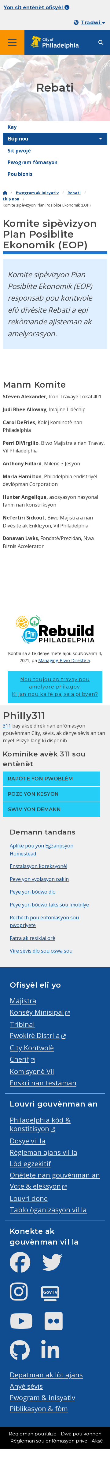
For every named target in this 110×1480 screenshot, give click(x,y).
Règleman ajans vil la (43, 1152)
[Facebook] (25, 1267)
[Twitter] (57, 1267)
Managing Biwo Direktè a (64, 660)
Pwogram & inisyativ (42, 1397)
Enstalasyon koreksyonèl (38, 866)
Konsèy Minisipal (37, 1012)
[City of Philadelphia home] (56, 42)
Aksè (97, 1441)
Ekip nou (11, 199)
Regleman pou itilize (33, 1434)
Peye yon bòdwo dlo (33, 891)
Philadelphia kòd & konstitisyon (40, 1124)
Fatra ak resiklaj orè (32, 938)
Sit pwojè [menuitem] (19, 150)
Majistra (23, 1000)
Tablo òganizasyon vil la (48, 1209)
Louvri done (29, 1198)
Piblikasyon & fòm (39, 1408)
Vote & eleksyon (35, 1186)
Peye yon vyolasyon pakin (39, 879)
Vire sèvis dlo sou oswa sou (41, 950)
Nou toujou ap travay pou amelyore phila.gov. (55, 687)
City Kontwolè (32, 1047)
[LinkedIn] (55, 1355)
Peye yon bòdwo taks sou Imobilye (49, 904)
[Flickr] (58, 1326)
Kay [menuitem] (12, 127)
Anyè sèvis (26, 1386)
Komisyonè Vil (32, 1071)
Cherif (19, 1059)
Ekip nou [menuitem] (18, 138)
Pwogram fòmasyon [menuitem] (32, 162)
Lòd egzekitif (30, 1163)
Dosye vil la (28, 1141)
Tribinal (22, 1024)
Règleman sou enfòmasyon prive (48, 1441)
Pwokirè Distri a (35, 1035)
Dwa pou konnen (81, 1434)
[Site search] (101, 43)
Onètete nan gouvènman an (55, 1175)
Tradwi (91, 23)
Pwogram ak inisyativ (37, 192)
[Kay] (5, 192)
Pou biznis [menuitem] (20, 174)
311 (7, 725)
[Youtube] (26, 1326)
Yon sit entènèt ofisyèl (34, 7)
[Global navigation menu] (12, 42)
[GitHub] (24, 1355)
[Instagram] (24, 1296)
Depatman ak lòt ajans (46, 1374)
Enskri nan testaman (43, 1082)
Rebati (74, 192)
